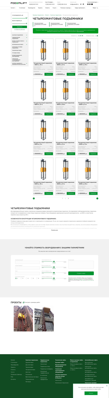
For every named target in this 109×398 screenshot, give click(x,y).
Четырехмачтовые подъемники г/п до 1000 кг (40, 24)
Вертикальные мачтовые (32, 377)
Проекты (40, 8)
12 (78, 35)
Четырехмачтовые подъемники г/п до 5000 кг (73, 24)
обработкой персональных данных (75, 279)
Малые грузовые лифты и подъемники (18, 42)
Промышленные (30, 379)
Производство (31, 8)
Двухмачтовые (29, 364)
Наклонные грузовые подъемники (17, 47)
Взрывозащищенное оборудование (17, 56)
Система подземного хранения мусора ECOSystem (18, 64)
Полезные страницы (65, 8)
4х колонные (43, 375)
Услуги (54, 8)
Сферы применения (80, 8)
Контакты (13, 379)
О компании (22, 8)
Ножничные (43, 364)
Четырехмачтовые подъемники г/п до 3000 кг (57, 24)
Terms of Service (90, 280)
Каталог (13, 8)
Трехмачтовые (29, 367)
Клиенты (47, 8)
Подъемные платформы (46, 369)
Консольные (29, 374)
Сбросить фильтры (20, 29)
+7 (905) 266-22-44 (62, 4)
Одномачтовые (29, 362)
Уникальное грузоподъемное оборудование (16, 59)
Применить (19, 26)
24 (80, 35)
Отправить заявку (81, 273)
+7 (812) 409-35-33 (49, 4)
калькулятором (80, 31)
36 (82, 35)
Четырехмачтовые (30, 369)
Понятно (91, 393)
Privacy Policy (82, 280)
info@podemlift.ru (74, 4)
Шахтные (28, 372)
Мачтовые (28, 381)
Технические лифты (17, 50)
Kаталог (13, 360)
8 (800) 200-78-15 (33, 4)
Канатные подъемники (17, 35)
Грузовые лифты (16, 52)
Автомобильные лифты (17, 44)
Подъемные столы (45, 366)
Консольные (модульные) (62, 382)
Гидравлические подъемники (16, 38)
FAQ (12, 377)
